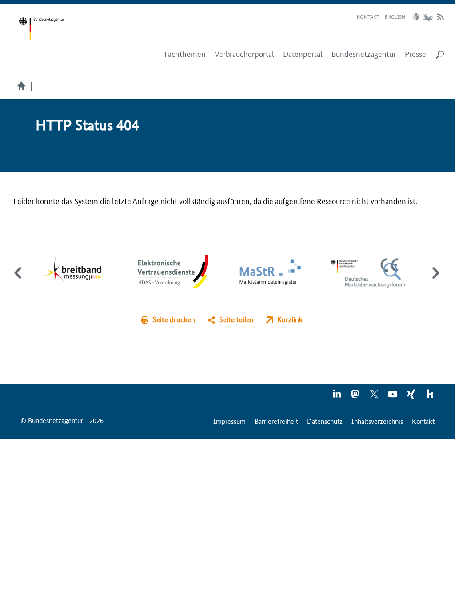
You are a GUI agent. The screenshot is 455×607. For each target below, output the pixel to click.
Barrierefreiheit (276, 421)
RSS (440, 16)
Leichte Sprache (417, 16)
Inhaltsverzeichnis (377, 421)
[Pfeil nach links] (18, 280)
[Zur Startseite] (41, 28)
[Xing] (412, 397)
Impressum (229, 421)
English (395, 16)
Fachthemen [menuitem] (185, 54)
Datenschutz (325, 421)
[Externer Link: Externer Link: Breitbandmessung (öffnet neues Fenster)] (76, 270)
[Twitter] (374, 397)
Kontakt (368, 16)
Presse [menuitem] (415, 54)
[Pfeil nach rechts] (433, 280)
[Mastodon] (356, 397)
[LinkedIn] (337, 397)
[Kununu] (430, 397)
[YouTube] (393, 397)
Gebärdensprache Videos (428, 16)
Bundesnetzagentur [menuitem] (363, 54)
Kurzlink (290, 319)
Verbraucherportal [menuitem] (244, 54)
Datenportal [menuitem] (303, 54)
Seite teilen (236, 319)
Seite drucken (173, 319)
